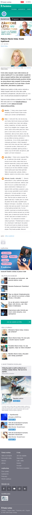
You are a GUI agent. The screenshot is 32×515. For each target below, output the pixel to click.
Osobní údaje (11, 510)
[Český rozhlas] (6, 2)
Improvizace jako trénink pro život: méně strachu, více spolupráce (18, 312)
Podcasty (4, 476)
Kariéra (19, 463)
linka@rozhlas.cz (21, 101)
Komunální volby (6, 458)
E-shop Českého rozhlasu (11, 364)
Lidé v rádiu (20, 460)
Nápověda (20, 458)
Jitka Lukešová (9, 236)
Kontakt (19, 465)
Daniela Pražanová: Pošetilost (18, 286)
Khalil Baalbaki (27, 67)
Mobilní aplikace (6, 479)
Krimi (3, 256)
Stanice (3, 460)
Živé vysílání (5, 263)
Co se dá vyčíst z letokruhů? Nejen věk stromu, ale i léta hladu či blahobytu (18, 304)
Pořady (4, 260)
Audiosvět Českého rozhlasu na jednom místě (13, 271)
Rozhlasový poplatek (23, 468)
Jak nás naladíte (21, 455)
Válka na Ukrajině (6, 455)
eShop (3, 463)
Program (13, 9)
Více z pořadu (6, 327)
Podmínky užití (20, 510)
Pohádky (12, 256)
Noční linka (4, 46)
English (28, 510)
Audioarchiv (21, 9)
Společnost (5, 19)
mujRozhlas (4, 248)
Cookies (3, 510)
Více (22, 19)
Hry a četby (5, 253)
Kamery (29, 9)
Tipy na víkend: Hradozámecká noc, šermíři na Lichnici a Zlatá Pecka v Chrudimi (19, 296)
